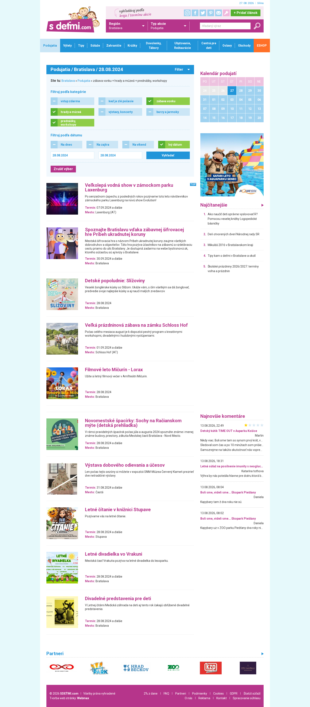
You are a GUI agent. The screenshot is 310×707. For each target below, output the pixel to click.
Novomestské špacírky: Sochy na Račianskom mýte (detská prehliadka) (133, 423)
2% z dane (151, 693)
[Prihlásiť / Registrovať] (226, 12)
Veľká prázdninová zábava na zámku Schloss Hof (136, 325)
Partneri (180, 693)
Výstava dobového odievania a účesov (125, 465)
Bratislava (68, 80)
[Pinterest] (210, 12)
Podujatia (84, 80)
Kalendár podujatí (218, 73)
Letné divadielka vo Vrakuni (113, 554)
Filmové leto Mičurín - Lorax (114, 369)
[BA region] (232, 164)
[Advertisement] (232, 344)
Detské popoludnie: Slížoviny (115, 280)
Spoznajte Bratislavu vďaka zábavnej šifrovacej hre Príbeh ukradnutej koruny (134, 232)
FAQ (166, 693)
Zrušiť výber (63, 169)
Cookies (218, 693)
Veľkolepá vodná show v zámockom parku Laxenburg (129, 187)
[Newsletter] (218, 12)
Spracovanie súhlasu (246, 698)
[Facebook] (195, 12)
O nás (188, 698)
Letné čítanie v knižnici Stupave (118, 509)
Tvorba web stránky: (69, 698)
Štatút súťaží (252, 693)
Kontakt (221, 698)
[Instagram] (187, 12)
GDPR (233, 693)
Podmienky (199, 693)
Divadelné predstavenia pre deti (118, 598)
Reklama (204, 698)
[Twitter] (202, 12)
